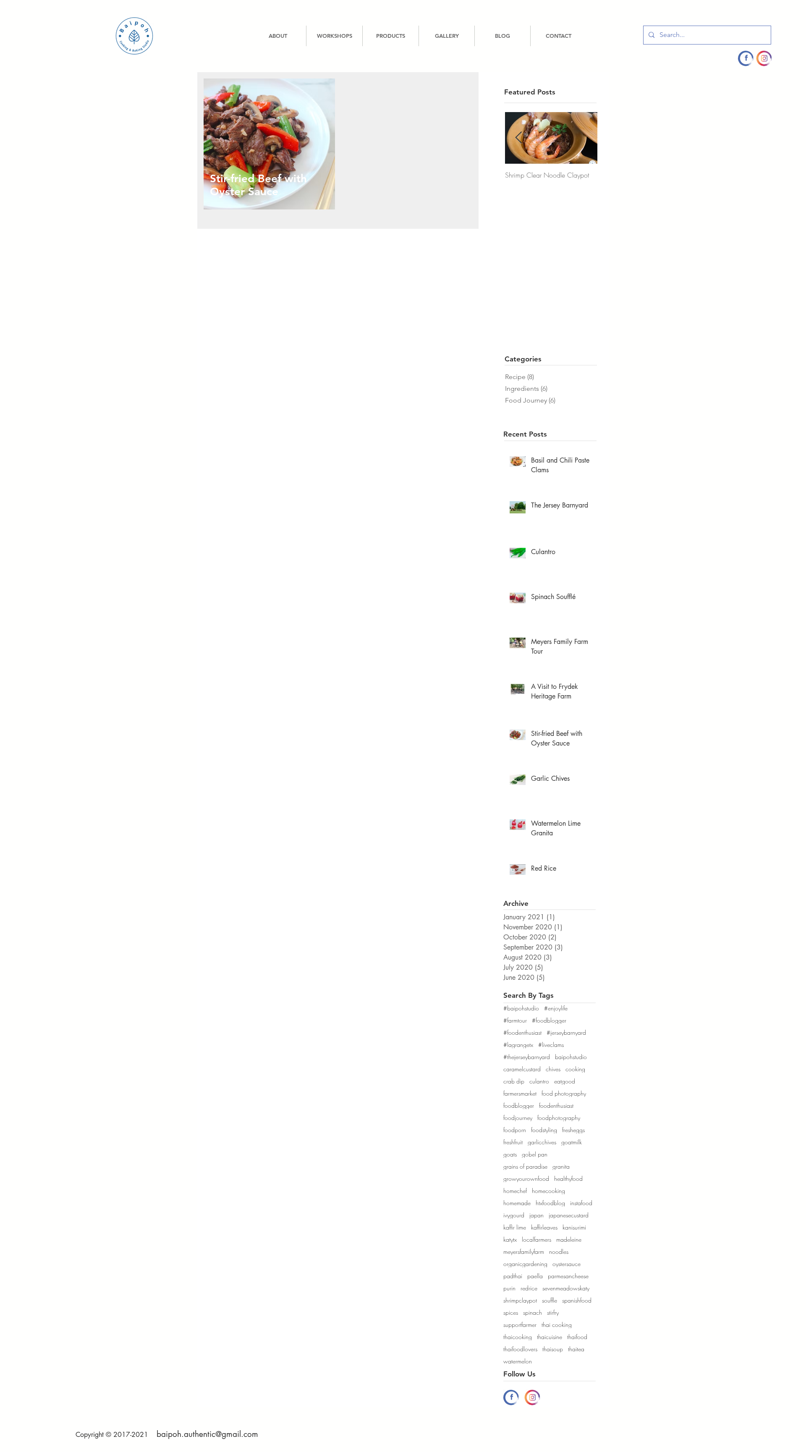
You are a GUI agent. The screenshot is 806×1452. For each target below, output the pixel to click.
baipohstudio (571, 1056)
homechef (515, 1190)
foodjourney (517, 1117)
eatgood (564, 1081)
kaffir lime (514, 1227)
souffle (549, 1300)
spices (510, 1312)
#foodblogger (549, 1020)
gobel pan (534, 1154)
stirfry (553, 1312)
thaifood (577, 1336)
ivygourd (513, 1215)
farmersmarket (519, 1093)
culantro (539, 1081)
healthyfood (568, 1178)
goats (510, 1154)
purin (509, 1288)
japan (536, 1215)
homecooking (548, 1190)
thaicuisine (549, 1336)
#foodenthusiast (522, 1032)
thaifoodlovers (520, 1349)
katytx (510, 1239)
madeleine (568, 1239)
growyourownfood (526, 1178)
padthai (512, 1275)
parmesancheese (568, 1275)
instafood (581, 1202)
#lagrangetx (518, 1044)
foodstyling (544, 1129)
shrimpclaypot (520, 1300)
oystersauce (566, 1263)
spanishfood (576, 1300)
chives (553, 1069)
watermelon (517, 1361)
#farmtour (515, 1020)
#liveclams (551, 1044)
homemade (517, 1202)
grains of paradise (525, 1166)
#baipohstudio (521, 1008)
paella (535, 1275)
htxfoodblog (550, 1202)
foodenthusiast (556, 1105)
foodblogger (518, 1105)
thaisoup (552, 1349)
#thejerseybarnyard (526, 1056)
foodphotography (558, 1117)
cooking (575, 1069)
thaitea (576, 1349)
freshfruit (513, 1142)
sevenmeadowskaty (565, 1288)
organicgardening (525, 1263)
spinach (532, 1312)
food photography (564, 1093)
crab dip (513, 1081)
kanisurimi (574, 1227)
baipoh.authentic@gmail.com (207, 1434)
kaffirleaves (544, 1227)
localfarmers (536, 1239)
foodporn (514, 1129)
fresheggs (573, 1129)
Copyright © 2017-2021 (112, 1434)
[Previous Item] (518, 137)
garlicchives (542, 1142)
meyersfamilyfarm (523, 1251)
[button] (334, 36)
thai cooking (557, 1324)
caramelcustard (522, 1069)
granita (561, 1166)
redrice (529, 1288)
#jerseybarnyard (566, 1032)
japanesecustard (569, 1215)
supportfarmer (519, 1324)
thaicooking (517, 1336)
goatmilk (571, 1142)
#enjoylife (556, 1008)
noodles (558, 1251)
